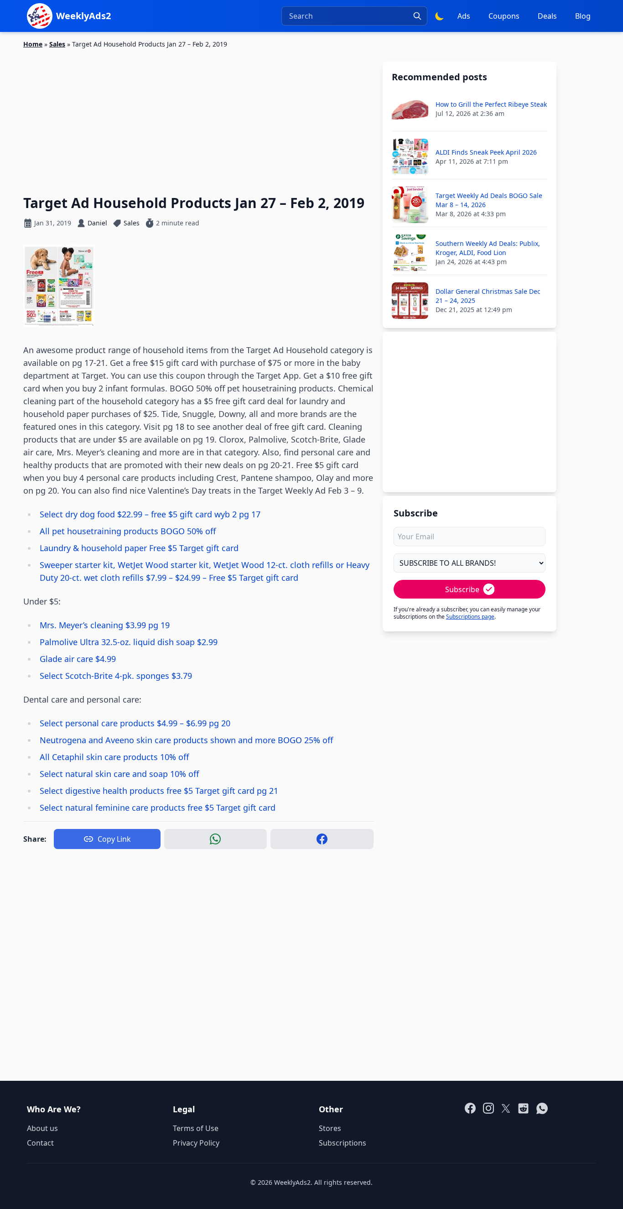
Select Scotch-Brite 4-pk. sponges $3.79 (116, 675)
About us (42, 1128)
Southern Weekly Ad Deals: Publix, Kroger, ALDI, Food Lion (488, 248)
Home (32, 44)
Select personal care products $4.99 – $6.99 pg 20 (135, 723)
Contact (40, 1143)
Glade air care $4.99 (78, 658)
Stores (330, 1128)
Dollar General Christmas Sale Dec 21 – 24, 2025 (488, 296)
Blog (583, 16)
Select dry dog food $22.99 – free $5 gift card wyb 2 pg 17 (150, 514)
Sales (57, 44)
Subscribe (462, 589)
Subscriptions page (470, 616)
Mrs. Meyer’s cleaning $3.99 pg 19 (105, 625)
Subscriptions (342, 1143)
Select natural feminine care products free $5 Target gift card (157, 807)
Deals (547, 16)
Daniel (97, 223)
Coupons (503, 16)
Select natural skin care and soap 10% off (119, 773)
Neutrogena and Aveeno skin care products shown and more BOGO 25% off (186, 740)
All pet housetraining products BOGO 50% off (128, 531)
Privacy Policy (196, 1143)
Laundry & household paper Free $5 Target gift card (139, 547)
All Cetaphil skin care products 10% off (114, 756)
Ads (463, 16)
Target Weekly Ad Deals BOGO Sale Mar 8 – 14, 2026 (489, 200)
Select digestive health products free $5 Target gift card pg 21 (159, 790)
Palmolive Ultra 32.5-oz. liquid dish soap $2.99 (129, 641)
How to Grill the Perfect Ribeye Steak (491, 104)
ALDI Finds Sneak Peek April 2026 (486, 152)
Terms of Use (195, 1128)
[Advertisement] (198, 116)
